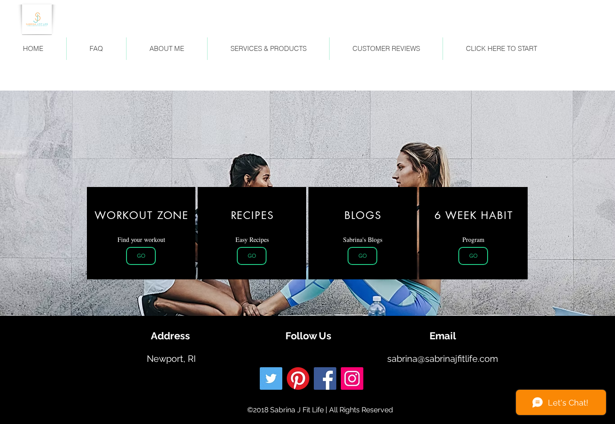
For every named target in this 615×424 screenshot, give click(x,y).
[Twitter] (271, 378)
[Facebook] (325, 378)
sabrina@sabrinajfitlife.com (442, 358)
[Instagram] (352, 378)
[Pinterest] (298, 378)
